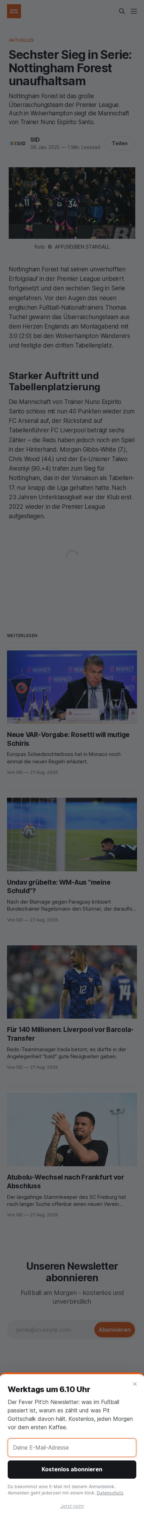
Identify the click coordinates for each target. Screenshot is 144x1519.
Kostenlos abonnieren (72, 1469)
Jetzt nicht (72, 1506)
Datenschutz (110, 1493)
